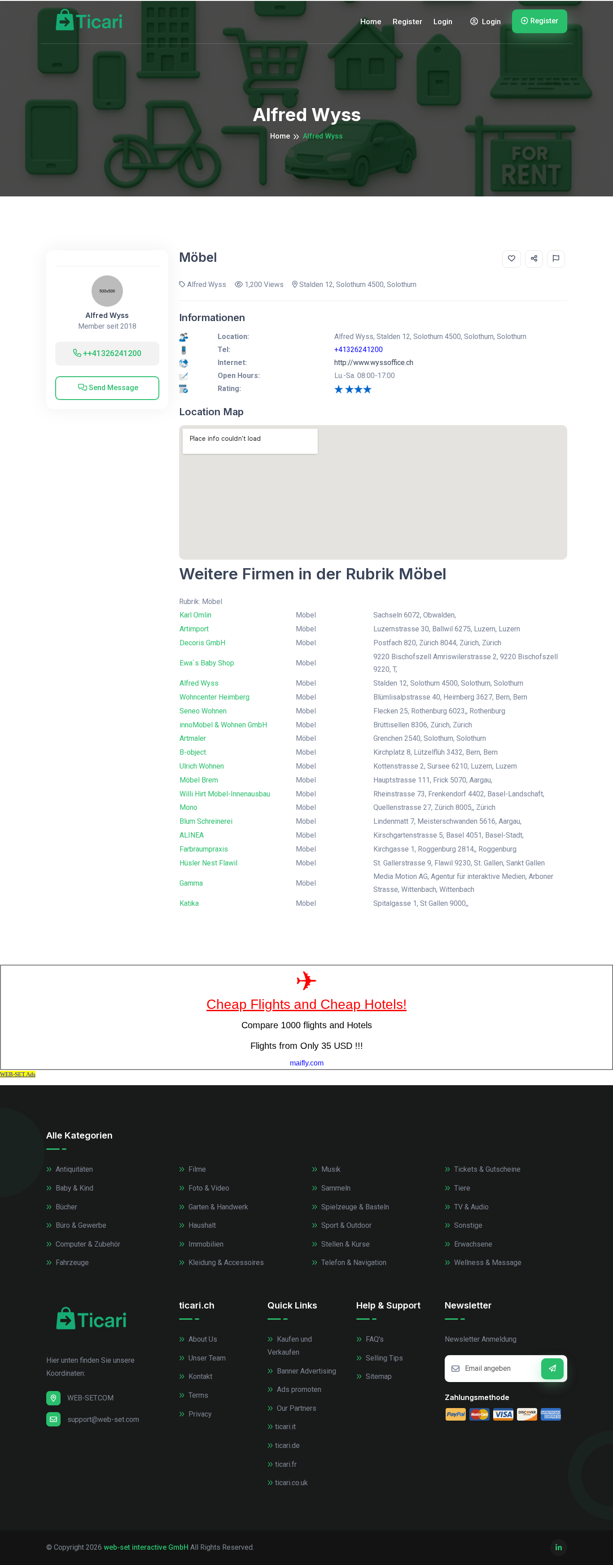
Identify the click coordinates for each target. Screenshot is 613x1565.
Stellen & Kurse (345, 1244)
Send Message (112, 387)
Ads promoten (298, 1389)
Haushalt (201, 1225)
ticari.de (287, 1445)
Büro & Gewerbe (80, 1225)
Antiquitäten (73, 1169)
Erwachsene (472, 1244)
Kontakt (199, 1376)
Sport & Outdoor (346, 1225)
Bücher (65, 1207)
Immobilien (205, 1244)
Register (407, 21)
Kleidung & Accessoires (225, 1262)
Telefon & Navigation (353, 1262)
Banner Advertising (305, 1371)
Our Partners (295, 1408)
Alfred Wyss (107, 315)
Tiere (461, 1188)
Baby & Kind (73, 1188)
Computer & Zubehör (87, 1244)
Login (442, 21)
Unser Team (206, 1358)
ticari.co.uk (291, 1482)
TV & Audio (470, 1207)
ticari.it (285, 1426)
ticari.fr (286, 1464)
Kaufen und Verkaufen (289, 1345)
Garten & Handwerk (217, 1207)
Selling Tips (383, 1358)
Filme (196, 1169)
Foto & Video (208, 1188)
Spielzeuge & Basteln (354, 1207)
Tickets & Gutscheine (486, 1169)
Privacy (199, 1414)
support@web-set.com (103, 1419)
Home (370, 21)
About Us (202, 1339)
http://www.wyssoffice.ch (373, 362)
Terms (197, 1395)
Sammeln (335, 1188)
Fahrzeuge (71, 1262)
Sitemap (378, 1376)
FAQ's (374, 1339)
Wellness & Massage (486, 1262)
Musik (330, 1169)
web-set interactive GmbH (146, 1547)
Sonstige (467, 1225)
